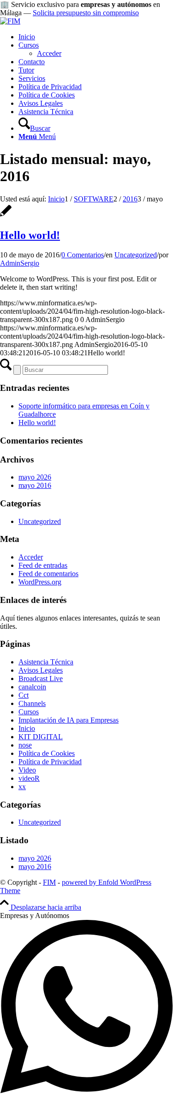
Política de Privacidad (50, 762)
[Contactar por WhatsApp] (86, 1091)
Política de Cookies (46, 753)
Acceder (30, 557)
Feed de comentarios (48, 574)
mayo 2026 (34, 477)
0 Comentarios (82, 255)
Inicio (26, 728)
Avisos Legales (40, 670)
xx (22, 787)
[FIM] (10, 21)
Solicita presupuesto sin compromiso (86, 13)
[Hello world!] (6, 215)
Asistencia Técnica (45, 662)
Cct (23, 695)
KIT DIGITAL (40, 737)
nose (25, 745)
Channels (32, 703)
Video (27, 770)
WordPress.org (39, 582)
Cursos (28, 712)
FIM (49, 882)
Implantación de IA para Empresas (68, 720)
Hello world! (30, 235)
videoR (29, 778)
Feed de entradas (42, 565)
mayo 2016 (34, 485)
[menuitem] (95, 37)
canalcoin (32, 687)
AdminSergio (19, 263)
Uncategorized (135, 255)
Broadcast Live (40, 678)
